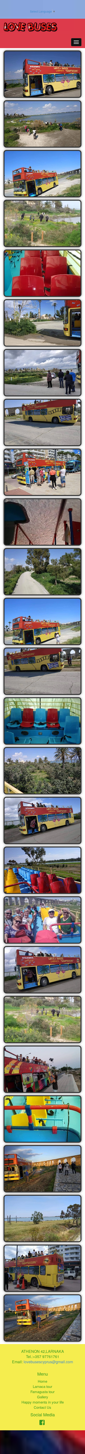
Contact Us (42, 1407)
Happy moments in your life (42, 1402)
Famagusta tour (42, 1391)
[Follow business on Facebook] (42, 1423)
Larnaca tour (42, 1386)
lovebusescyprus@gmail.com (48, 1361)
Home (42, 1381)
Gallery (42, 1396)
